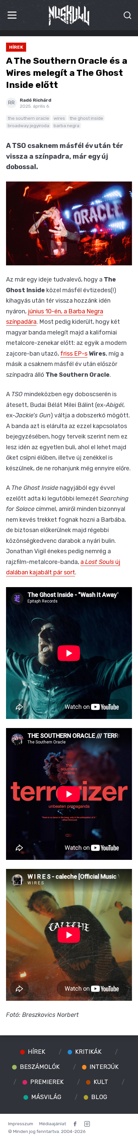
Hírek (16, 47)
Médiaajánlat (52, 1123)
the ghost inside (86, 118)
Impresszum (20, 1123)
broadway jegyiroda (28, 125)
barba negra (66, 125)
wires (59, 118)
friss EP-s (73, 353)
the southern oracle (28, 118)
